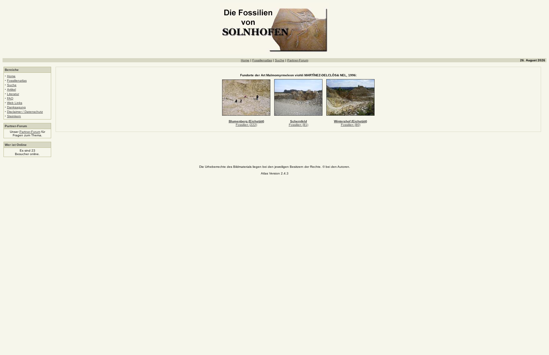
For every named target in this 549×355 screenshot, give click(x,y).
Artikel (11, 89)
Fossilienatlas (262, 60)
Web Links (14, 103)
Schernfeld (298, 121)
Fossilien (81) (298, 124)
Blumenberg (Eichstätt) (246, 121)
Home (245, 60)
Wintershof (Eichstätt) (350, 121)
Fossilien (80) (350, 124)
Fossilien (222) (246, 124)
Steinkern (14, 116)
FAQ (10, 98)
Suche (279, 60)
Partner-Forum (297, 60)
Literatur (13, 94)
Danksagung (16, 107)
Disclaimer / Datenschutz (25, 111)
